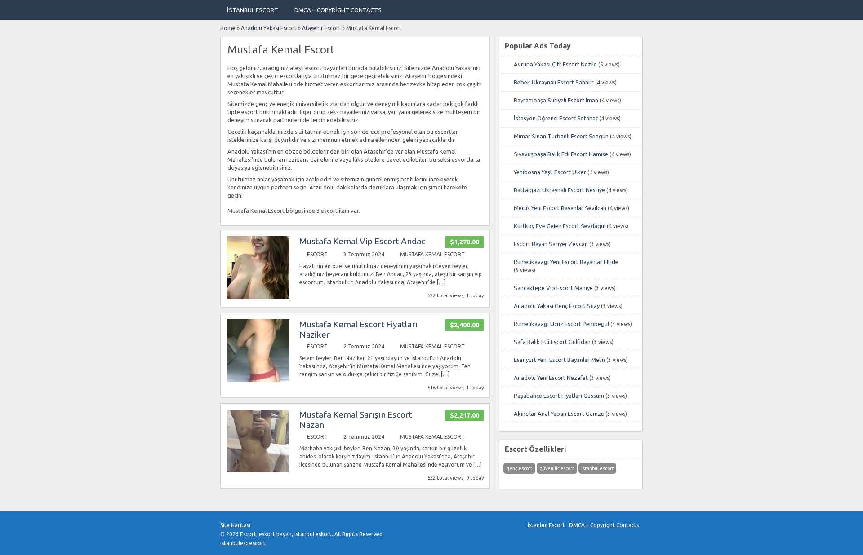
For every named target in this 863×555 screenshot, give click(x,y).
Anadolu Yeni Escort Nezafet (551, 377)
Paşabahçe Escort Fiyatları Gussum (559, 395)
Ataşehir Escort (321, 28)
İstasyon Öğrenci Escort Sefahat (556, 118)
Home (228, 28)
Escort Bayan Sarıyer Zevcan (551, 244)
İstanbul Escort (252, 10)
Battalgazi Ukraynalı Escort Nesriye (559, 190)
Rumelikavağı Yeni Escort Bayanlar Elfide (566, 262)
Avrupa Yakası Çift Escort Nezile (555, 64)
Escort (317, 254)
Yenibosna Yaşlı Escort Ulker (550, 172)
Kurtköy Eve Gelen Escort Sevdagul (559, 226)
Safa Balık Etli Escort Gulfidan (552, 342)
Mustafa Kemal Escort (432, 254)
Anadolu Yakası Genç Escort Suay (557, 306)
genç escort (519, 468)
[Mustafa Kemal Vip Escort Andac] (258, 297)
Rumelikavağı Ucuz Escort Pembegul (561, 324)
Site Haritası (235, 525)
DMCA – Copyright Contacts (338, 10)
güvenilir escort (556, 468)
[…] (441, 282)
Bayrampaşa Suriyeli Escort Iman (556, 100)
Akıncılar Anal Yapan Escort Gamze (559, 413)
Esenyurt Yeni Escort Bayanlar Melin (559, 360)
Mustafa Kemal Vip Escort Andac (362, 241)
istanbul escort (597, 468)
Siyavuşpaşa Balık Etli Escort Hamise (561, 154)
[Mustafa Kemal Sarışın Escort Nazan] (258, 470)
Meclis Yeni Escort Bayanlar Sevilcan (560, 208)
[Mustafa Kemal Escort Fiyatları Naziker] (258, 380)
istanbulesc (234, 543)
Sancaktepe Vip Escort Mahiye (553, 288)
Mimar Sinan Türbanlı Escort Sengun (561, 136)
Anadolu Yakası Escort (269, 28)
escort (257, 543)
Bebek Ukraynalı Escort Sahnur (554, 82)
